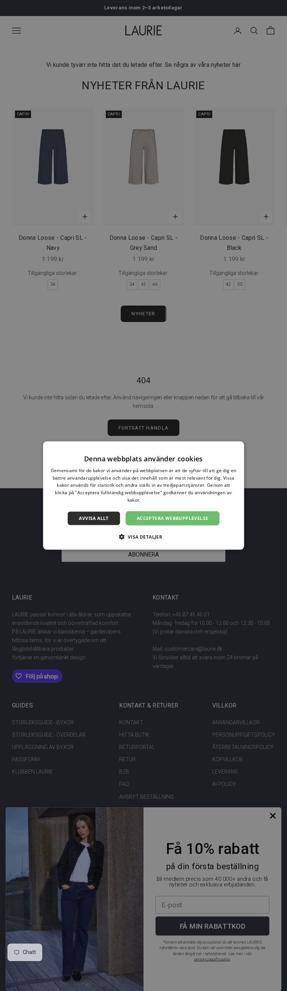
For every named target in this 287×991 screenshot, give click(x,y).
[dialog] (143, 495)
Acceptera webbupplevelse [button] (173, 518)
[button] (144, 537)
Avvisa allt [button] (93, 518)
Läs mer (151, 500)
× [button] (235, 449)
